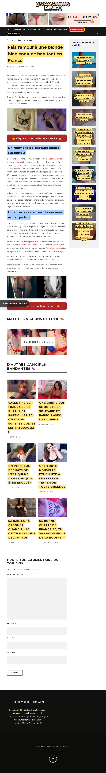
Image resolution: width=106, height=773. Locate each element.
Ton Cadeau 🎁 (14, 33)
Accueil (10, 40)
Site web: (11, 652)
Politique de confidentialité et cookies (28, 713)
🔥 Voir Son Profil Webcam (14, 303)
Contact (27, 710)
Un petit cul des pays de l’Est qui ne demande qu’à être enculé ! (20, 474)
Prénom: (11, 623)
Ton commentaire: (16, 574)
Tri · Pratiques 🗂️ (45, 29)
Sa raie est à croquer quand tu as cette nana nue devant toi (21, 529)
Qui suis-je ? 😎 (15, 710)
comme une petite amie (28, 175)
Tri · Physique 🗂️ (29, 29)
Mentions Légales (40, 710)
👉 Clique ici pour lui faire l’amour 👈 (37, 306)
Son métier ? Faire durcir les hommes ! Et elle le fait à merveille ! (84, 193)
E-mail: (11, 638)
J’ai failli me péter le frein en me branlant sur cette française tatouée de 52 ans (84, 231)
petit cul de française (19, 223)
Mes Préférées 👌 (77, 29)
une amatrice (55, 248)
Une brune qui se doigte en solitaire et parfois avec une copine (51, 411)
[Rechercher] (97, 34)
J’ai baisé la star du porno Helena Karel (84, 60)
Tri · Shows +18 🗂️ (60, 29)
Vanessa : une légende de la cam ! (84, 117)
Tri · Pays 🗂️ (16, 29)
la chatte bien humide (28, 244)
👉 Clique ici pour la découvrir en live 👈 (37, 138)
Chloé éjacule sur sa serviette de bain (84, 98)
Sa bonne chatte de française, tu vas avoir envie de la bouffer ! (52, 529)
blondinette (12, 185)
